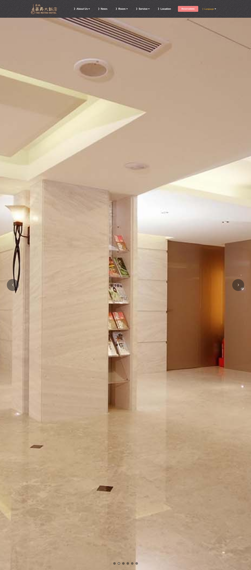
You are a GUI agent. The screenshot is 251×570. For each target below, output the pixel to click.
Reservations (188, 9)
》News (102, 9)
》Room (121, 9)
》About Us (81, 9)
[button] (13, 285)
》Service (142, 9)
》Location (164, 9)
